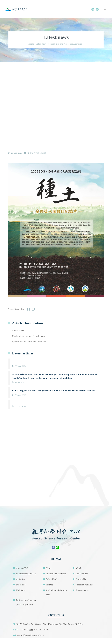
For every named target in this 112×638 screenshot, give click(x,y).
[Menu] (34, 9)
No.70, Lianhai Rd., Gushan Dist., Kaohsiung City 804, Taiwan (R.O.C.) (49, 624)
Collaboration (82, 573)
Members (80, 568)
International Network (56, 573)
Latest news (41, 44)
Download (21, 585)
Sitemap (49, 585)
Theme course (82, 590)
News (48, 568)
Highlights (21, 590)
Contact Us (81, 579)
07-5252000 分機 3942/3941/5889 (33, 630)
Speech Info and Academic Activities (65, 44)
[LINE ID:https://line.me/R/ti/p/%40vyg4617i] (58, 548)
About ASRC (22, 568)
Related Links (52, 579)
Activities (20, 579)
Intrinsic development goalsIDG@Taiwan (26, 602)
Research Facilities (84, 585)
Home (31, 44)
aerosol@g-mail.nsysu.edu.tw (30, 635)
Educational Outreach (26, 573)
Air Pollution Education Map (56, 592)
